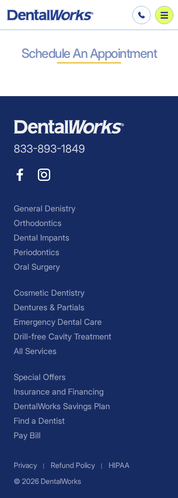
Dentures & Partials (49, 307)
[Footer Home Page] (69, 127)
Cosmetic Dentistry (49, 293)
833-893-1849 (140, 15)
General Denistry (44, 208)
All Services (35, 351)
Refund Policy (73, 465)
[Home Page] (50, 15)
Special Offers (40, 377)
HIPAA (119, 465)
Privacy (25, 465)
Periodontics (36, 252)
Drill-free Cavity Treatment (62, 336)
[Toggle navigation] (164, 15)
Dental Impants (41, 237)
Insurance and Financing (59, 391)
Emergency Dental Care (58, 322)
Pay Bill (27, 435)
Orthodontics (38, 223)
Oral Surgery (37, 267)
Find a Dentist (39, 421)
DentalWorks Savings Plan (62, 406)
